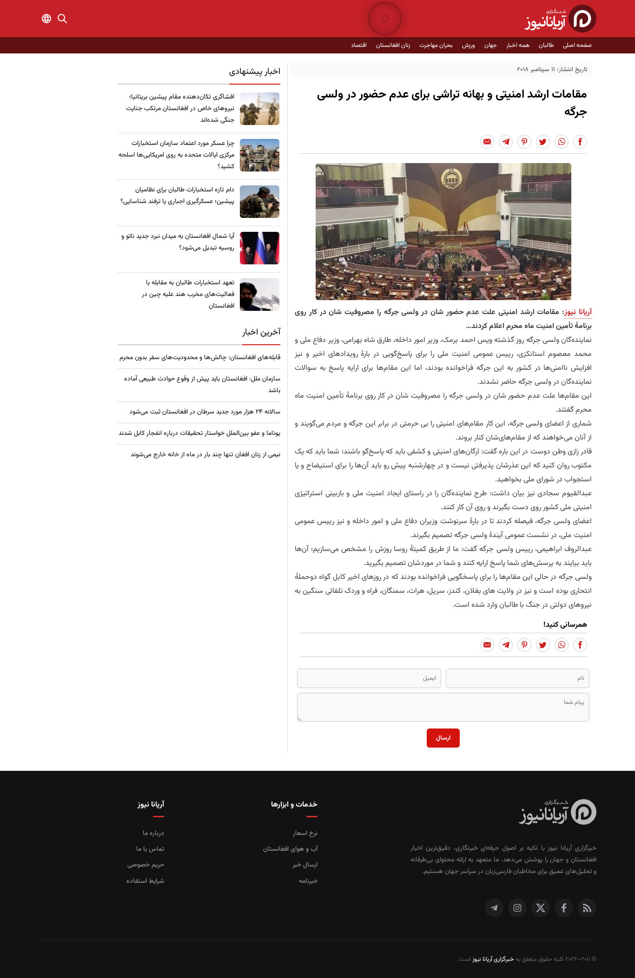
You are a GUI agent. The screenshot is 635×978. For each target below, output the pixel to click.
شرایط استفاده (145, 881)
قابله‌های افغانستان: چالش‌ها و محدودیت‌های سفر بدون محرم (199, 358)
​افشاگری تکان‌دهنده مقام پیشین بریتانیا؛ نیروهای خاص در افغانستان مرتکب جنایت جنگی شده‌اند (180, 108)
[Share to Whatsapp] (562, 142)
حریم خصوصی (145, 865)
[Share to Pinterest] (524, 142)
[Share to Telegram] (506, 142)
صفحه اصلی (577, 45)
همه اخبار (517, 45)
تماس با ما (150, 849)
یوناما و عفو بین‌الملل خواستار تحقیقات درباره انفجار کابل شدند (199, 433)
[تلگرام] (494, 908)
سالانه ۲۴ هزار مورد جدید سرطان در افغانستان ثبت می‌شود (204, 412)
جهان (490, 45)
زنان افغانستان (393, 45)
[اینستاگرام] (517, 908)
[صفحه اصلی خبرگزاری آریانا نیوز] (557, 813)
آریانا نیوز (578, 312)
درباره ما (153, 833)
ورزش (468, 45)
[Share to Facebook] (580, 142)
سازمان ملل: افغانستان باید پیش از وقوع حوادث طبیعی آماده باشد (202, 385)
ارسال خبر (305, 865)
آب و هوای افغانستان (290, 849)
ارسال (443, 738)
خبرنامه (308, 881)
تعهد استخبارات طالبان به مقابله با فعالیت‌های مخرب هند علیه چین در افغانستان (188, 294)
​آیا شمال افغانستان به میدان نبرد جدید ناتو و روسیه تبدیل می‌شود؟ (177, 242)
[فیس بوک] (564, 908)
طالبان (546, 45)
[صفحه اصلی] (560, 19)
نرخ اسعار (305, 833)
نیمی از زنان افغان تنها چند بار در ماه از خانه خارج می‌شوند (205, 455)
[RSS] (587, 908)
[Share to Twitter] (543, 142)
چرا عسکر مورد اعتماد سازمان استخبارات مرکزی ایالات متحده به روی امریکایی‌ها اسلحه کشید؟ (176, 155)
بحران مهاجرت (436, 45)
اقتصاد (359, 45)
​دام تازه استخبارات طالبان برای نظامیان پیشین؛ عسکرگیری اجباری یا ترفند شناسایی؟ (177, 196)
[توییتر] (540, 908)
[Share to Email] (487, 142)
